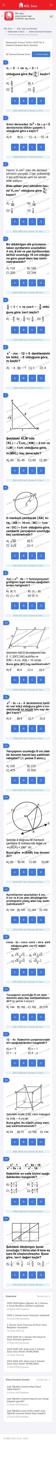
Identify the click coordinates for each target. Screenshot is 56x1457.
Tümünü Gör (42, 1296)
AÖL (8, 1438)
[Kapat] (2, 16)
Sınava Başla (42, 54)
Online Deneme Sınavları (40, 31)
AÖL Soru (7, 28)
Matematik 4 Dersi (16, 31)
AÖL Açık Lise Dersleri (27, 28)
